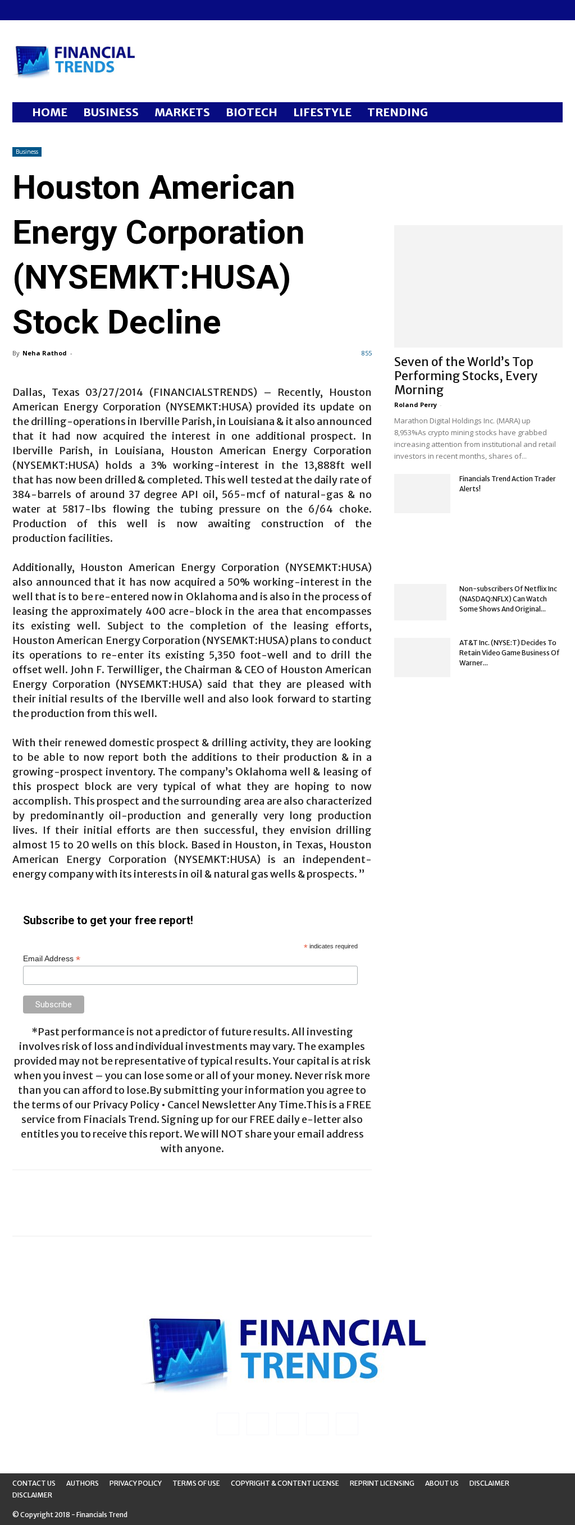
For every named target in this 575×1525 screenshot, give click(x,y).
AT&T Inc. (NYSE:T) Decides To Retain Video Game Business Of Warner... (509, 652)
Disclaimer (489, 1483)
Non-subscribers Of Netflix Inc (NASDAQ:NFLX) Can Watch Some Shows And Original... (508, 599)
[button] (549, 113)
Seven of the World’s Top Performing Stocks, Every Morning (466, 376)
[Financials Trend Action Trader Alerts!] (422, 493)
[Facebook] (20, 10)
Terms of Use (196, 1483)
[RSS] (57, 10)
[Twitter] (76, 10)
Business (27, 152)
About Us (442, 1483)
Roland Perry (415, 404)
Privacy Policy (135, 1483)
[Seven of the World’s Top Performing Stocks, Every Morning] (478, 286)
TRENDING (397, 112)
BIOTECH (251, 112)
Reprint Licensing (382, 1483)
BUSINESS (111, 112)
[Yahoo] (94, 10)
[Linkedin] (39, 10)
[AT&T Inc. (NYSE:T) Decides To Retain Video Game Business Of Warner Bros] (422, 657)
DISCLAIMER (32, 1495)
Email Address (51, 958)
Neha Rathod (44, 353)
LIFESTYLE (322, 112)
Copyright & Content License (285, 1483)
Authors (82, 1483)
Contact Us (34, 1483)
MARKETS (182, 112)
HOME (49, 112)
